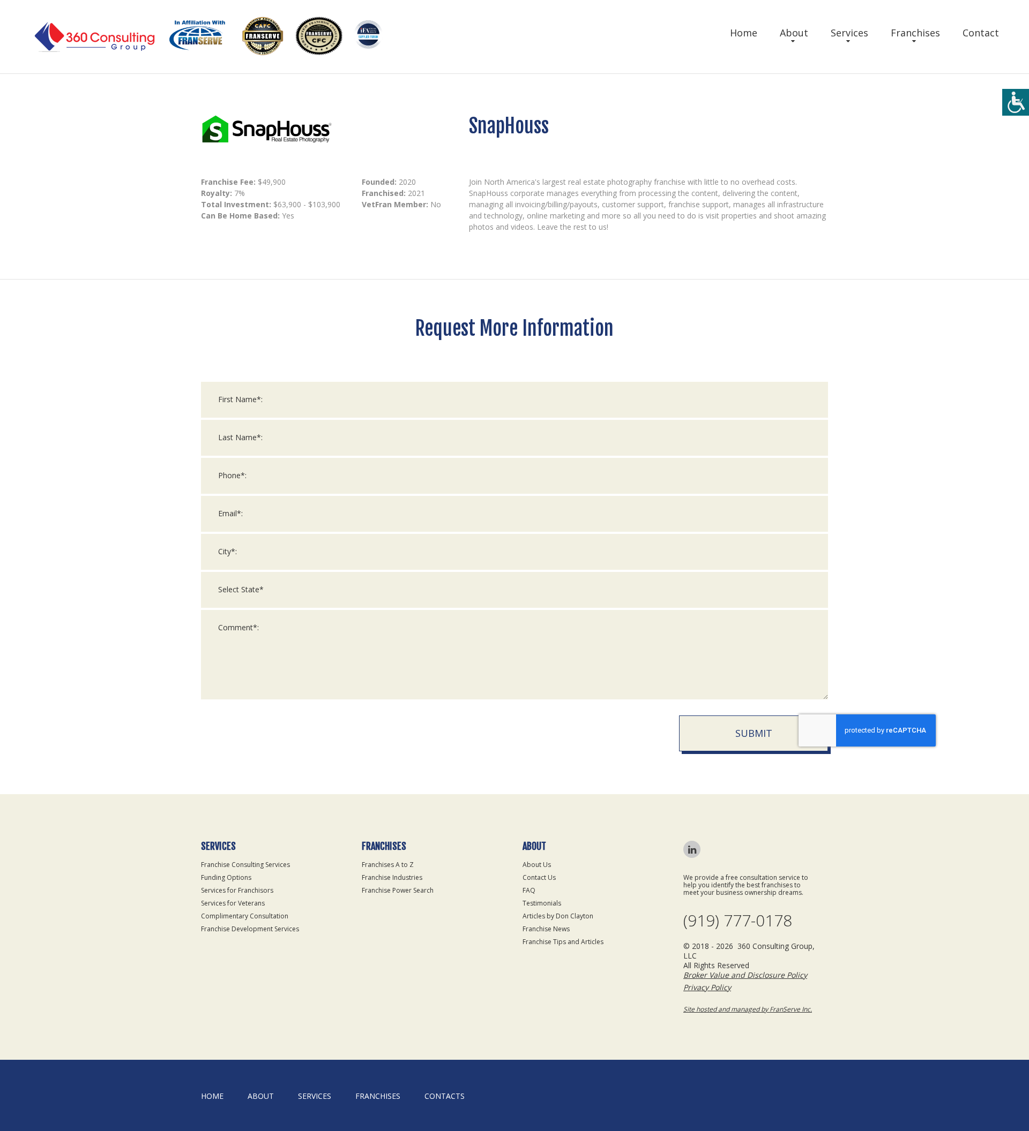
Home (743, 32)
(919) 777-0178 (737, 921)
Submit (753, 733)
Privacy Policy (707, 987)
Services (849, 32)
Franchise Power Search (398, 890)
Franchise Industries (392, 877)
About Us (537, 864)
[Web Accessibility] (1015, 102)
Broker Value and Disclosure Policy (745, 975)
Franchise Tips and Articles (563, 941)
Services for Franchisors (237, 890)
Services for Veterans (233, 903)
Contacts (444, 1096)
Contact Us (539, 877)
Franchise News (546, 928)
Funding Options (226, 877)
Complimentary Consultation (244, 916)
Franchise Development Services (250, 928)
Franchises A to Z (388, 864)
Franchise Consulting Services (245, 864)
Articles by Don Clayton (558, 916)
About (794, 32)
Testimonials (542, 903)
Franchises (915, 32)
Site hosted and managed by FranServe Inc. (747, 1009)
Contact (981, 32)
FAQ (529, 890)
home (212, 1096)
